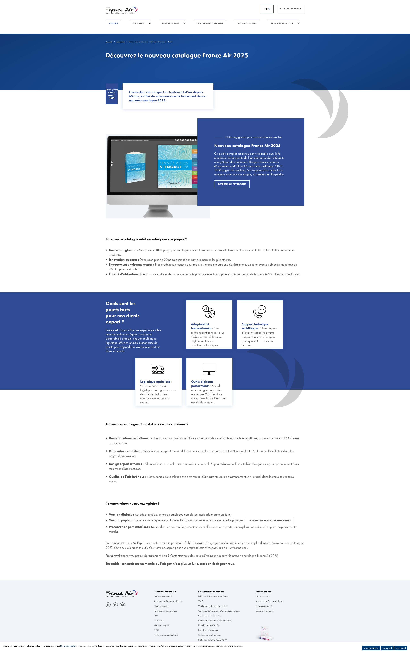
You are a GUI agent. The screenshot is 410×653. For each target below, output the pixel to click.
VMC (200, 601)
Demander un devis (264, 610)
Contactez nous (290, 8)
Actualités (120, 41)
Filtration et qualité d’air (209, 625)
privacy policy (70, 645)
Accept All (387, 648)
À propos (138, 23)
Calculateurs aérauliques (209, 634)
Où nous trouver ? (264, 606)
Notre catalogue (161, 606)
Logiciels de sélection (208, 630)
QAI (156, 615)
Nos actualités (247, 23)
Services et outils (282, 23)
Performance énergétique (165, 610)
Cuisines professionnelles (209, 615)
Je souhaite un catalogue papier (270, 520)
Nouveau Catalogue (210, 23)
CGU (156, 630)
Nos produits (170, 23)
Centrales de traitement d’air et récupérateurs (219, 610)
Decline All (401, 648)
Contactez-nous (263, 596)
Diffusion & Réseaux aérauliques (213, 596)
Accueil (113, 23)
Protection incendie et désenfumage (214, 620)
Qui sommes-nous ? (163, 596)
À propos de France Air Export (168, 601)
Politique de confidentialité (166, 634)
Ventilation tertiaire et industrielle (213, 606)
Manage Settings (371, 648)
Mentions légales (161, 625)
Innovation (159, 620)
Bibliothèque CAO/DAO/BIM (212, 639)
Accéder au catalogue (232, 184)
